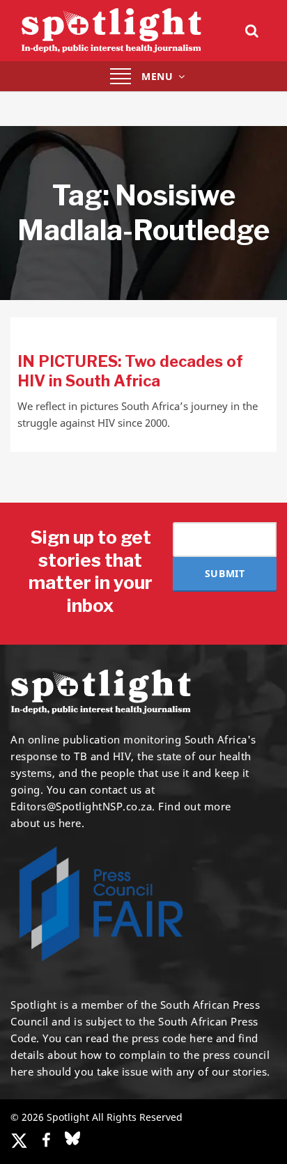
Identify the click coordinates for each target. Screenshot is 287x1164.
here (200, 1038)
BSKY (72, 1138)
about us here (46, 823)
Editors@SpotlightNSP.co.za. (82, 806)
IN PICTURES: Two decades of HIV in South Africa (130, 371)
